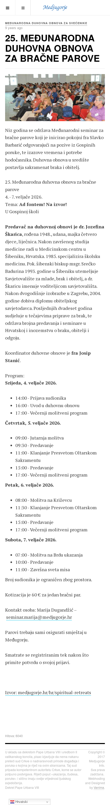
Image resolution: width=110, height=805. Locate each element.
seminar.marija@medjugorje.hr (39, 617)
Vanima (99, 787)
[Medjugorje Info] (55, 7)
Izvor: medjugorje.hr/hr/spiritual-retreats (48, 692)
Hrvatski (21, 802)
